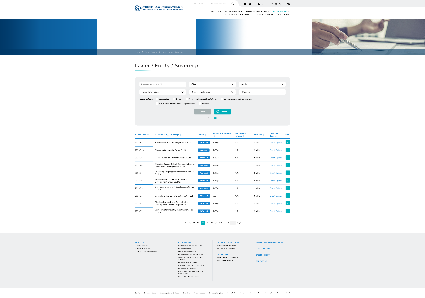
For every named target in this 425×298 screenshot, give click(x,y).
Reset (202, 111)
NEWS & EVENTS (263, 15)
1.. (186, 222)
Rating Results (151, 52)
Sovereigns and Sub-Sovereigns (238, 99)
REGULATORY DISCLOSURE (188, 263)
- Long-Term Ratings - (151, 92)
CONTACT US (261, 261)
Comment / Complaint (216, 293)
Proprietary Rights (150, 293)
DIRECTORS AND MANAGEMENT (146, 252)
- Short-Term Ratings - (201, 92)
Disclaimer (186, 293)
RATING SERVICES (232, 11)
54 (194, 222)
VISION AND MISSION (142, 249)
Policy (177, 293)
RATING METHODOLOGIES (256, 11)
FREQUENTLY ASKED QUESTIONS (190, 276)
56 (203, 222)
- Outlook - (246, 92)
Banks (179, 99)
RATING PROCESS (184, 249)
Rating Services (198, 4)
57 (208, 222)
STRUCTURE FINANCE (225, 261)
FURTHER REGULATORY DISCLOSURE (191, 266)
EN (272, 4)
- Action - (245, 84)
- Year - (194, 84)
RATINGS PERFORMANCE (187, 268)
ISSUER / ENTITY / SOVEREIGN (227, 258)
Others (205, 103)
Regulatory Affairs (166, 293)
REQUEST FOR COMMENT (226, 249)
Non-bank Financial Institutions (203, 99)
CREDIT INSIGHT (283, 15)
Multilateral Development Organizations (177, 103)
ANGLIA (287, 293)
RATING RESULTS (280, 11)
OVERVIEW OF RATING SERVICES (190, 246)
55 (198, 222)
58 (212, 222)
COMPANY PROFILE (141, 246)
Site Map (138, 293)
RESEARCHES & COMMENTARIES (238, 15)
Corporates (164, 99)
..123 (220, 222)
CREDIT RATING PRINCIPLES (188, 252)
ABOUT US (215, 11)
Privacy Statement (199, 293)
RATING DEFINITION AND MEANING (190, 255)
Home (137, 52)
